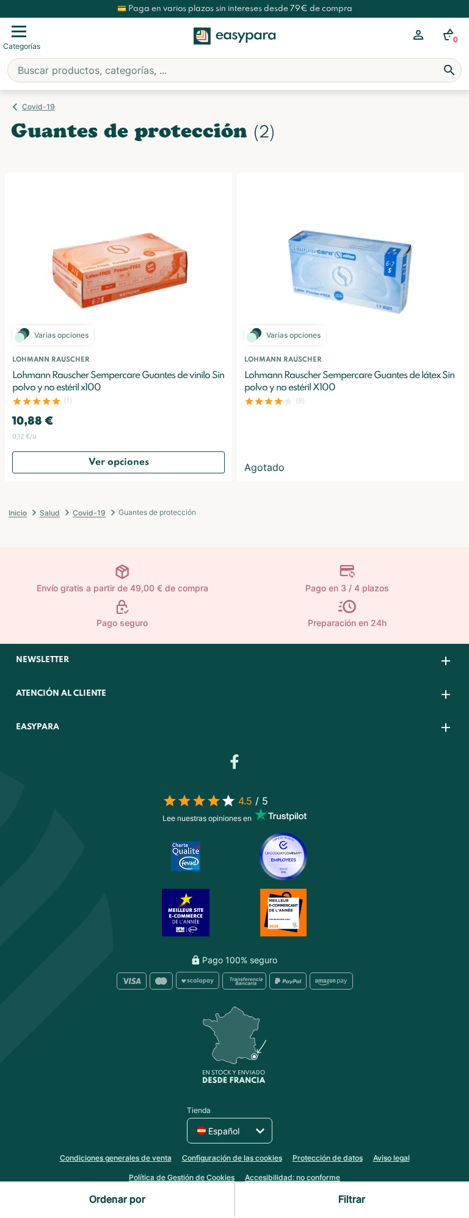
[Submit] (449, 70)
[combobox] (234, 70)
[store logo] (235, 49)
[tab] (234, 660)
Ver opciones (119, 462)
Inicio (18, 512)
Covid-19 (38, 106)
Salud (50, 512)
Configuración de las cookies (232, 1157)
